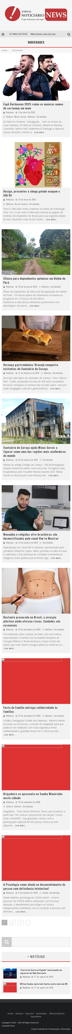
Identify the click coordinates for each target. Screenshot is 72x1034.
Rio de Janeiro (21, 204)
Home (5, 50)
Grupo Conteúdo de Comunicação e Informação (50, 1029)
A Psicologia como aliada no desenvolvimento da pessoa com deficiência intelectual (34, 887)
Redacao (10, 112)
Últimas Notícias (56, 1013)
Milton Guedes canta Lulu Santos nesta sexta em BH (43, 983)
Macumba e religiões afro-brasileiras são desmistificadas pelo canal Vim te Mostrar (31, 536)
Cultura (9, 116)
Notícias (31, 116)
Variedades (42, 116)
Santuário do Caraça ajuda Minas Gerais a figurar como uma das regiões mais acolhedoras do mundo (34, 452)
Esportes (29, 1013)
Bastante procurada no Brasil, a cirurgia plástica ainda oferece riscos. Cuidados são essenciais (31, 621)
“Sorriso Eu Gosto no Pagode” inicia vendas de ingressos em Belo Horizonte (41, 971)
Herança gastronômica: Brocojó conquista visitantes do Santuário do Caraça (30, 367)
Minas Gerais (20, 116)
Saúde (45, 892)
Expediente (36, 1016)
